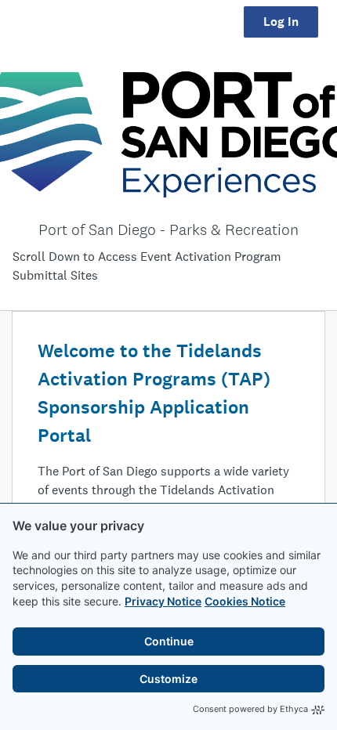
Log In (281, 21)
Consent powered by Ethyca (250, 708)
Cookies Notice (245, 601)
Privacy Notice (163, 601)
